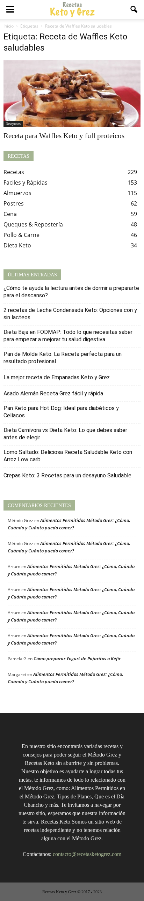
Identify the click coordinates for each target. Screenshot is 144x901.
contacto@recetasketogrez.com (87, 854)
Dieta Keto (17, 245)
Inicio (8, 26)
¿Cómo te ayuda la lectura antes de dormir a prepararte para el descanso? (71, 292)
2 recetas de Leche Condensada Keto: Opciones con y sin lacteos (70, 314)
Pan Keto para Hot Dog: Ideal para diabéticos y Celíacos (61, 412)
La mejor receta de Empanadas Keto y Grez (56, 377)
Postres (13, 203)
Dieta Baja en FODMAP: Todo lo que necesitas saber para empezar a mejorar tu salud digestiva (67, 336)
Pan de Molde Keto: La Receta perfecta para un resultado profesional (62, 358)
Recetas (13, 172)
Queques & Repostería (33, 224)
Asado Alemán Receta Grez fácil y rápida (53, 393)
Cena (10, 214)
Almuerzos (17, 193)
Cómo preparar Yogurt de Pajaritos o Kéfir (77, 658)
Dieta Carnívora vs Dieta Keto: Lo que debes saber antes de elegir (65, 434)
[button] (134, 9)
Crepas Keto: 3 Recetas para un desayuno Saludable (67, 475)
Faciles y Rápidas (25, 182)
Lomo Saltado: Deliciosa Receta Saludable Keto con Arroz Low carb (67, 456)
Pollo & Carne (21, 235)
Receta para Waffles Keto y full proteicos (63, 136)
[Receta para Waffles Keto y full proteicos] (72, 93)
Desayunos (13, 124)
